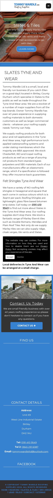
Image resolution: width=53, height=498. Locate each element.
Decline (20, 257)
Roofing (14, 490)
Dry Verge (46, 490)
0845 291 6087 (30, 447)
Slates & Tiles (29, 490)
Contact (29, 492)
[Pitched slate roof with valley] (26, 287)
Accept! (10, 257)
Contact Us (25, 325)
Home (4, 490)
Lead (11, 492)
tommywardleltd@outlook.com (30, 451)
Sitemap (41, 492)
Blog (19, 492)
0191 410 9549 (29, 442)
